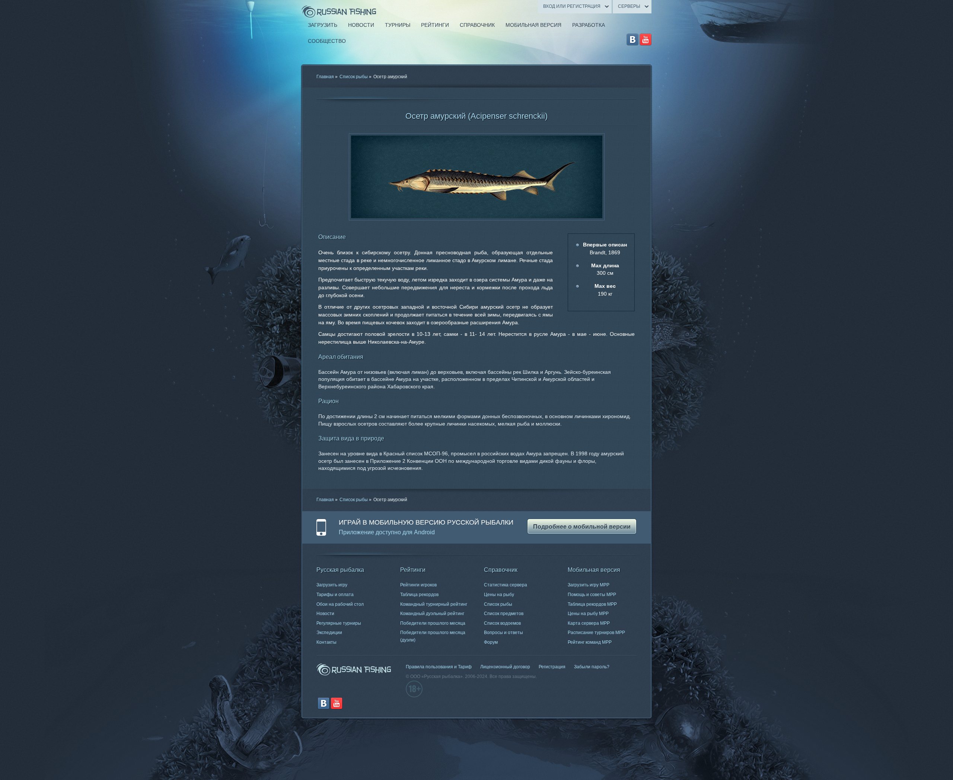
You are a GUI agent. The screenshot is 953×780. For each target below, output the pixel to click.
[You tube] (645, 39)
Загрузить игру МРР (588, 585)
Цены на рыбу (499, 594)
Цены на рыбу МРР (588, 613)
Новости (325, 613)
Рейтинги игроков (418, 585)
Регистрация (552, 666)
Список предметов (503, 613)
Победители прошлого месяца (432, 623)
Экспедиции (329, 632)
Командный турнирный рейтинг (433, 604)
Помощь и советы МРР (592, 594)
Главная (325, 76)
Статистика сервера (505, 585)
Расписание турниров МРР (596, 632)
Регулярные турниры (338, 623)
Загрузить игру (331, 585)
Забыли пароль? (591, 666)
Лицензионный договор (505, 666)
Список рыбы (354, 76)
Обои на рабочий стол (340, 604)
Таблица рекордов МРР (592, 604)
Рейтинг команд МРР (590, 642)
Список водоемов (502, 623)
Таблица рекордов (419, 594)
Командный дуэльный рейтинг (432, 613)
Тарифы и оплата (335, 594)
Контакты (326, 642)
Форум (491, 642)
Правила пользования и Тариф (439, 666)
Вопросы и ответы (503, 632)
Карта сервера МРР (589, 623)
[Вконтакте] (632, 39)
